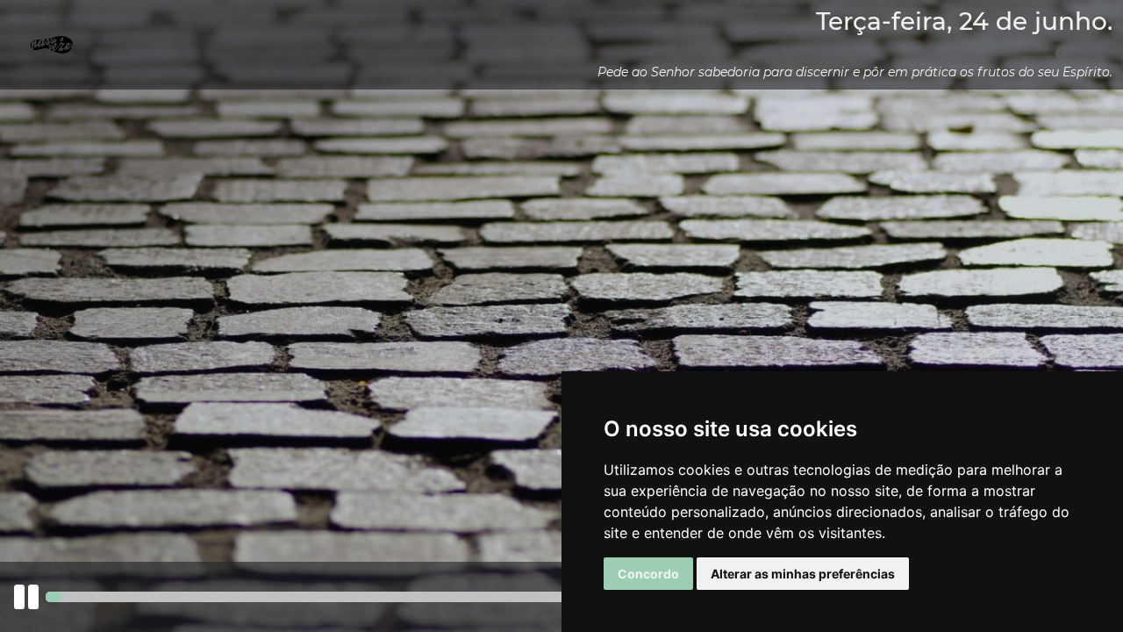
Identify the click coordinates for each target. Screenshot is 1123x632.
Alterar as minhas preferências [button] (803, 573)
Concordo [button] (648, 573)
